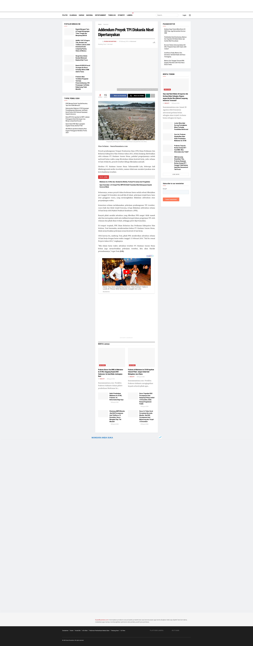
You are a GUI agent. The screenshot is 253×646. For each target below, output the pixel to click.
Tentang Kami (115, 630)
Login (184, 15)
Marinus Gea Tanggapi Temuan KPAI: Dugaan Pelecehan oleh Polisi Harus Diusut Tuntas (174, 62)
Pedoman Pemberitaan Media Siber (99, 630)
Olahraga (73, 15)
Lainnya (129, 15)
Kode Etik (78, 630)
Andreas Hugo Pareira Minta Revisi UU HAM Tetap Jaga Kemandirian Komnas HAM (175, 31)
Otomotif (121, 15)
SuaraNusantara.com (102, 620)
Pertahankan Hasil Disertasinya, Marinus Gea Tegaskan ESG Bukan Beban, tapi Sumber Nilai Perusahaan (175, 39)
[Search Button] (176, 15)
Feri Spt (102, 379)
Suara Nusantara (110, 41)
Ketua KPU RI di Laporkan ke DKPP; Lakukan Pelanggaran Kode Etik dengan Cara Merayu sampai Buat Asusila (78, 119)
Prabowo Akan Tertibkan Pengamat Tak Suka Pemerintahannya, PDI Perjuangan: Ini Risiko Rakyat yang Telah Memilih (83, 83)
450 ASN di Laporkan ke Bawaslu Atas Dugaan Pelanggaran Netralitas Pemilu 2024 (76, 130)
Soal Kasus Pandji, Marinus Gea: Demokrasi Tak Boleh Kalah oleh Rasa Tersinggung (174, 54)
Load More (175, 174)
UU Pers (123, 630)
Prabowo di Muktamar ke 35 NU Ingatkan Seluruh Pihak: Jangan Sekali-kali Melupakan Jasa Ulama (141, 372)
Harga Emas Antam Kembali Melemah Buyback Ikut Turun (82, 58)
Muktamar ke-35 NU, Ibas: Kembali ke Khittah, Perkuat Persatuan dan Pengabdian (125, 182)
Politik (64, 15)
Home (99, 24)
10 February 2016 (123, 41)
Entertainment (100, 15)
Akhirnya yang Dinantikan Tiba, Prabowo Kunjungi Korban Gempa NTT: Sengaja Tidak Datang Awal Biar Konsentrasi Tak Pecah (181, 163)
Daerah (81, 15)
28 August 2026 (111, 379)
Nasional (89, 15)
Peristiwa (167, 89)
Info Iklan (85, 630)
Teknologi (112, 15)
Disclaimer (65, 630)
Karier (71, 630)
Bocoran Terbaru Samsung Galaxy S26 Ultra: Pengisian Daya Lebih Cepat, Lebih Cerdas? (175, 47)
